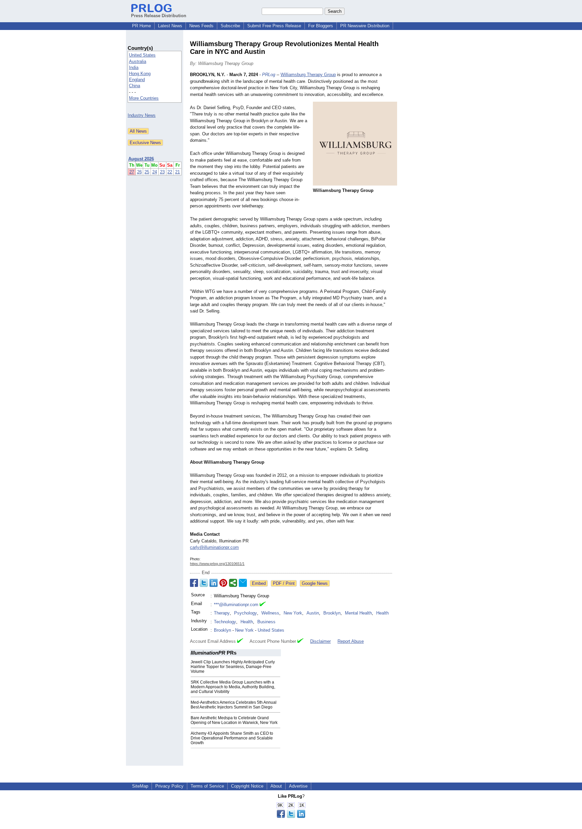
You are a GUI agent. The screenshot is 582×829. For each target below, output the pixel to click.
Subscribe (230, 25)
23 (162, 171)
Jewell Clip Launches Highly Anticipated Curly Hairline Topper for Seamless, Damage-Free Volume (233, 667)
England (137, 79)
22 (169, 171)
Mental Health (358, 613)
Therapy (222, 613)
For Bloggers (320, 25)
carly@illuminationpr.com (214, 547)
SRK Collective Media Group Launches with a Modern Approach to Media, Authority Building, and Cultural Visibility (233, 687)
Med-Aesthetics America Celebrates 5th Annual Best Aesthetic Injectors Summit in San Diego (234, 704)
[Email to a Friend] (243, 583)
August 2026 (141, 158)
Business (266, 621)
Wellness (270, 613)
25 (146, 171)
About (276, 786)
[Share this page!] (291, 816)
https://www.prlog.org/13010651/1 (217, 564)
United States (142, 55)
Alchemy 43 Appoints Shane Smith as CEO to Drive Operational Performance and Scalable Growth (232, 738)
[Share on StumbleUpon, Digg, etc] (233, 583)
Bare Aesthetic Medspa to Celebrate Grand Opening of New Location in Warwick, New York (234, 720)
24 (154, 171)
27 (131, 171)
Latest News (170, 25)
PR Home (141, 25)
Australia (137, 61)
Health (382, 613)
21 (177, 171)
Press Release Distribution (158, 15)
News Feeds (201, 25)
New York (293, 613)
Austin (312, 613)
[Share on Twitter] (204, 583)
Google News (315, 583)
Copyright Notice (247, 786)
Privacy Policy (169, 786)
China (134, 85)
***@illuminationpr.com (236, 604)
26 (139, 171)
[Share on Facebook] (194, 583)
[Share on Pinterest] (223, 583)
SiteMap (140, 786)
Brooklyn (332, 613)
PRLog (268, 74)
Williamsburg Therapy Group (308, 74)
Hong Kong (140, 73)
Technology (225, 621)
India (133, 67)
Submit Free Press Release (274, 25)
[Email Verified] (263, 604)
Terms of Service (207, 786)
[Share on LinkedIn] (213, 583)
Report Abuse (350, 641)
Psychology (245, 613)
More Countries (144, 98)
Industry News (142, 115)
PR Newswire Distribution (364, 25)
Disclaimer (320, 641)
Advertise (298, 786)
